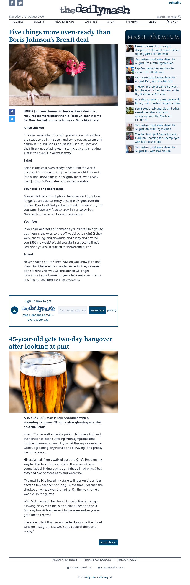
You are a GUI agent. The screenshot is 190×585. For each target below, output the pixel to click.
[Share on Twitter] (12, 119)
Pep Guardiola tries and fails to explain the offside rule (154, 70)
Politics (17, 21)
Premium (132, 21)
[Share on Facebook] (12, 112)
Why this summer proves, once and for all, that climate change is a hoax (157, 101)
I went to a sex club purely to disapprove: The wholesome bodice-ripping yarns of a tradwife (157, 50)
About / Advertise (65, 559)
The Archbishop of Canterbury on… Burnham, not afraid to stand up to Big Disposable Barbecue (157, 90)
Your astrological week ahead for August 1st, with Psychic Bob (155, 149)
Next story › (108, 542)
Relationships (64, 21)
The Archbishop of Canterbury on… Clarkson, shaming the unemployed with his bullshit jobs (157, 137)
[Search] (179, 16)
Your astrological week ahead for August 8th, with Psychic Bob (155, 127)
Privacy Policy (128, 559)
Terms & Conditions (97, 559)
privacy (111, 310)
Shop (174, 21)
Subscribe (97, 310)
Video (152, 21)
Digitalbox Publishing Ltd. (99, 577)
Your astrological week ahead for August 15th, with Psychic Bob (155, 79)
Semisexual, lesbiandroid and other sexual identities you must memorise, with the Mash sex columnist (157, 114)
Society (39, 21)
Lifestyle (91, 21)
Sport (111, 21)
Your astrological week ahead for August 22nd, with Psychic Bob (155, 61)
